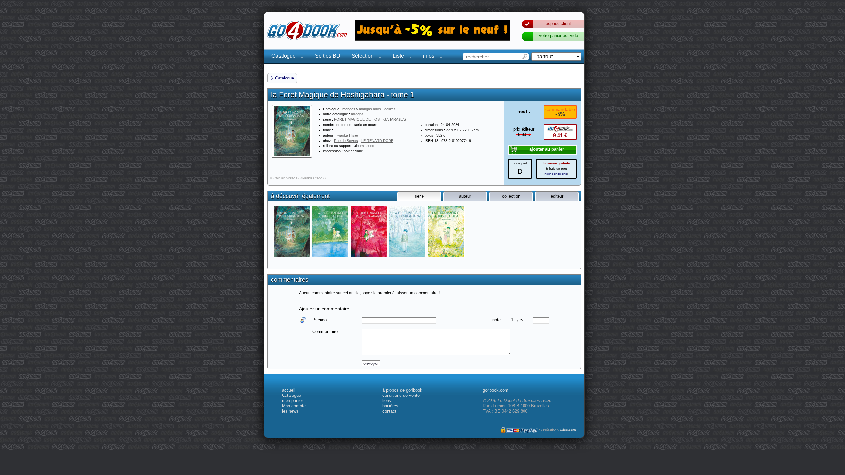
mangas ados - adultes (377, 109)
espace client (558, 23)
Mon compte (294, 405)
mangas (348, 109)
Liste (396, 57)
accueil (288, 390)
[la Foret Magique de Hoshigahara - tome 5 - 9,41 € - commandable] (446, 231)
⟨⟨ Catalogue (282, 78)
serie (419, 196)
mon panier (292, 400)
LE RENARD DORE (377, 140)
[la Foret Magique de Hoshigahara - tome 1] (292, 131)
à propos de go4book (402, 390)
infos (426, 57)
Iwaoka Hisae (347, 135)
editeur (557, 196)
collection (511, 196)
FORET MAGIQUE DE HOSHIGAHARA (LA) (370, 119)
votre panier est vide (558, 35)
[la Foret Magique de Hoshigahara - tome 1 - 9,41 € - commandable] (292, 231)
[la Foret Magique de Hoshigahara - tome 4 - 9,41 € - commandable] (408, 231)
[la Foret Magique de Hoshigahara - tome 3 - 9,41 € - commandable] (369, 231)
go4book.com (495, 390)
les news (290, 411)
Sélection (361, 57)
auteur (465, 196)
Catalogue (281, 57)
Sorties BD (327, 56)
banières (390, 405)
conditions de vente (401, 395)
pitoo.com (568, 429)
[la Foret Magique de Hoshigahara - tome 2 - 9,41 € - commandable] (331, 231)
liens (386, 400)
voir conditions (556, 173)
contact (389, 411)
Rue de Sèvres (346, 140)
